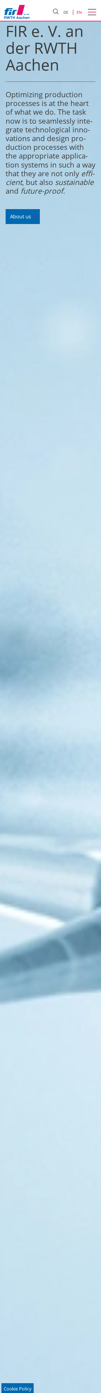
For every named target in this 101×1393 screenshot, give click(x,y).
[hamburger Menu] (93, 12)
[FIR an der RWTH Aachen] (16, 12)
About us (20, 216)
